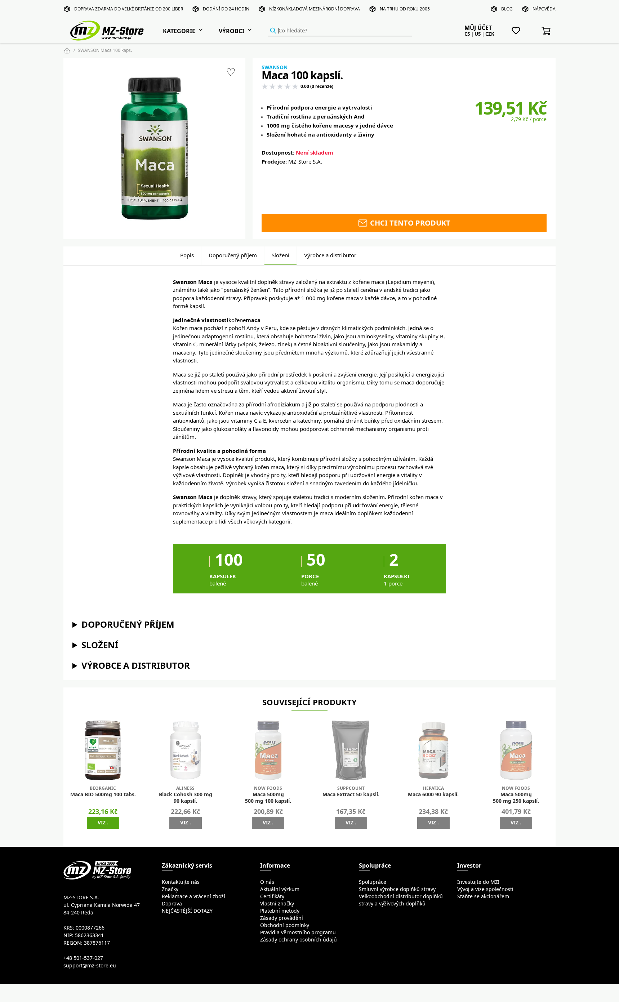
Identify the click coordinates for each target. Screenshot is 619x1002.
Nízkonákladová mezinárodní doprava (314, 8)
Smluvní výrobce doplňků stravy (397, 889)
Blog (507, 8)
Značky (170, 889)
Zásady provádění (281, 918)
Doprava (172, 903)
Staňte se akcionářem (483, 896)
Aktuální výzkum (279, 889)
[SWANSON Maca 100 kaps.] (154, 148)
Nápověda (544, 8)
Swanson (275, 67)
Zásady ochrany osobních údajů (298, 939)
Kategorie (179, 31)
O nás (267, 882)
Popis (187, 255)
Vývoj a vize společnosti (485, 889)
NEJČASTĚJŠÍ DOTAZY (187, 910)
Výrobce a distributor (330, 255)
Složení (280, 255)
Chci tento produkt (409, 223)
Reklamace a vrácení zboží (193, 896)
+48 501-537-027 (83, 958)
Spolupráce (372, 882)
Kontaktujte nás (181, 882)
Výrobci (231, 31)
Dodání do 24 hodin (226, 8)
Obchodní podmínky (284, 925)
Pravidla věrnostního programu (298, 932)
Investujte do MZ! (478, 882)
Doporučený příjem (233, 255)
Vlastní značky (277, 903)
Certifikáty (272, 896)
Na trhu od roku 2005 (405, 8)
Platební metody (279, 910)
